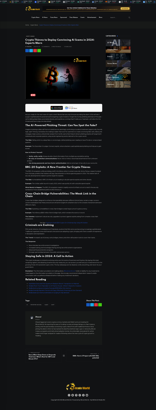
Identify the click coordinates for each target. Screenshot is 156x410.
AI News (45, 17)
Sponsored (63, 17)
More (100, 17)
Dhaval (29, 46)
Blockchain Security (36, 304)
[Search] (129, 17)
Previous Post (35, 352)
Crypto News (35, 17)
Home (27, 25)
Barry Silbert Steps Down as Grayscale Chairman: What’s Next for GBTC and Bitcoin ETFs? (42, 357)
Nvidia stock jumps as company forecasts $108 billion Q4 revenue (50, 288)
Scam (52, 304)
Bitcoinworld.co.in (70, 271)
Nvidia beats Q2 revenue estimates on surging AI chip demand (49, 292)
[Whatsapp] (39, 50)
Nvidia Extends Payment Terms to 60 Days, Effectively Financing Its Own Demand (55, 290)
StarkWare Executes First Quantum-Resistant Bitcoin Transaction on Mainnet (54, 283)
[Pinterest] (35, 50)
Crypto (46, 304)
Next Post (94, 353)
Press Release (74, 17)
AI (27, 304)
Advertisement (91, 17)
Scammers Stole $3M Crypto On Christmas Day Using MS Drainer (67, 223)
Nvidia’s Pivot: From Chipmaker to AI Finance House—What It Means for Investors (55, 286)
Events (82, 17)
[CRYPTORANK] (154, 2)
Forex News (54, 17)
